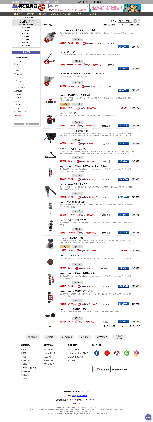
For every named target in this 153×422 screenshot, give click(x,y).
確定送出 (26, 124)
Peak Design (80, 13)
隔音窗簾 (68, 10)
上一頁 (112, 24)
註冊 (79, 2)
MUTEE (54, 10)
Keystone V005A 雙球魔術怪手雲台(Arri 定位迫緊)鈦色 (83, 166)
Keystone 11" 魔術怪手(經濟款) (73, 149)
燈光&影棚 (54, 13)
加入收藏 (135, 47)
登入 (87, 2)
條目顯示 (135, 21)
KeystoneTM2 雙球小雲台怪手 (73, 220)
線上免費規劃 (26, 2)
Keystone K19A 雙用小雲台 (71, 238)
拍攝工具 (42, 13)
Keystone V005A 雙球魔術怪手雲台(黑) (76, 291)
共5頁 (138, 24)
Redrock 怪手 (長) (67, 52)
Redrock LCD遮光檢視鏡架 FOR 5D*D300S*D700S (82, 74)
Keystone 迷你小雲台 (69, 113)
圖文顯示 (139, 21)
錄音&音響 (67, 13)
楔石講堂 (15, 2)
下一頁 (132, 24)
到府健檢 (46, 2)
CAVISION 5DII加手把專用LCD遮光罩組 (77, 30)
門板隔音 (74, 10)
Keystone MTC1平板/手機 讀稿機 (74, 131)
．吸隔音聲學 (17, 13)
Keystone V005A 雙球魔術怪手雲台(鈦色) (77, 273)
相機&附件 (30, 13)
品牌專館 (93, 13)
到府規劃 (37, 2)
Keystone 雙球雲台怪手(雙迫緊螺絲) (75, 95)
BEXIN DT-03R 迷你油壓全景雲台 (74, 184)
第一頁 (105, 24)
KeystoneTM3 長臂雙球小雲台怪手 (75, 202)
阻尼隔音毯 (82, 10)
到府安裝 (55, 2)
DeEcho (61, 10)
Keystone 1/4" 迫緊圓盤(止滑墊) (73, 309)
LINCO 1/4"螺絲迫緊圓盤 (71, 256)
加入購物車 (123, 47)
